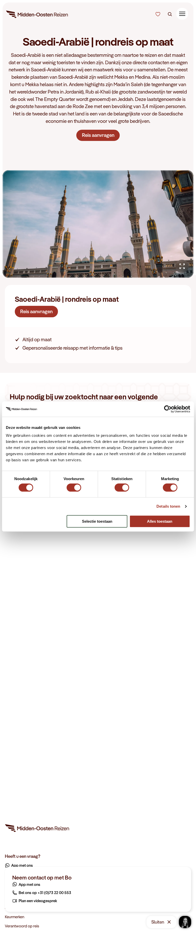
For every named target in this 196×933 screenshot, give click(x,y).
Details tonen (168, 506)
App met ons (29, 884)
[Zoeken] (170, 14)
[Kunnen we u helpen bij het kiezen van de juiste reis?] (158, 14)
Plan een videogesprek (38, 900)
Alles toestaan (159, 521)
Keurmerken (14, 916)
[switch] (74, 485)
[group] (98, 224)
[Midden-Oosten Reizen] (37, 15)
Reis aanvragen (98, 135)
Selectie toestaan (97, 521)
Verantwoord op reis (22, 925)
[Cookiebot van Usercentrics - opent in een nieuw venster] (167, 409)
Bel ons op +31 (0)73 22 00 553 (45, 892)
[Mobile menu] (182, 14)
